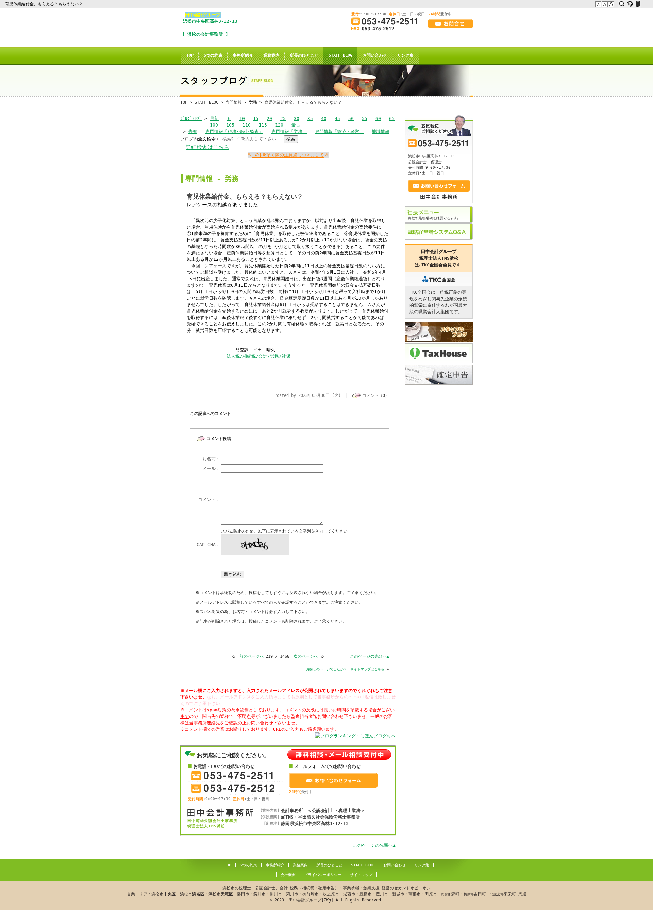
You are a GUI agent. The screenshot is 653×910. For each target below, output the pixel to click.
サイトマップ (361, 875)
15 (255, 118)
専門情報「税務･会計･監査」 (234, 131)
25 (283, 118)
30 (296, 118)
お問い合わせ (375, 55)
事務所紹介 (243, 55)
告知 (192, 131)
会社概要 (288, 875)
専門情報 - (241, 102)
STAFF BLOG (340, 55)
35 (310, 118)
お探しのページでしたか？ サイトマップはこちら (345, 669)
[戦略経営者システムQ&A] (439, 231)
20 (269, 118)
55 (364, 118)
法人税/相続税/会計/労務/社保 (258, 356)
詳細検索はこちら (207, 147)
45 (337, 118)
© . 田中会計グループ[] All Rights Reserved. (326, 894)
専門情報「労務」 (289, 131)
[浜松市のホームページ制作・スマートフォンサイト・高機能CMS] (630, 4)
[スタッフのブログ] (439, 332)
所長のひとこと (304, 55)
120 (279, 125)
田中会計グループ (202, 14)
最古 (295, 125)
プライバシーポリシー (322, 875)
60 (378, 118)
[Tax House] (439, 353)
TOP (190, 55)
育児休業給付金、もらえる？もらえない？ (44, 4)
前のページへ (251, 656)
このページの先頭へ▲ (369, 656)
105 (230, 125)
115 (263, 125)
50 (351, 118)
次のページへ (306, 656)
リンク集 (405, 55)
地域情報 (380, 131)
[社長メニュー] (439, 214)
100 (214, 125)
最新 (214, 118)
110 (246, 125)
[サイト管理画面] (637, 4)
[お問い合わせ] (450, 23)
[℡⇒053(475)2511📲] (387, 21)
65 (392, 118)
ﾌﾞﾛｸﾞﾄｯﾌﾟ (191, 118)
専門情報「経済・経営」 (339, 131)
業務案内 (271, 55)
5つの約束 (213, 55)
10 (242, 118)
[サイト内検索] (622, 4)
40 (323, 118)
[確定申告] (439, 375)
